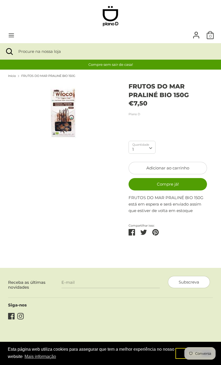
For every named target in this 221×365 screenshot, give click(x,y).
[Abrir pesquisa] (9, 51)
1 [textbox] (133, 149)
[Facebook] (11, 315)
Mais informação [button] (40, 356)
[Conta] (196, 32)
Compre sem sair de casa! (110, 64)
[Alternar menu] (11, 35)
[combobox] (142, 147)
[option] (110, 65)
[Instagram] (20, 315)
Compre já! (168, 184)
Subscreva (189, 282)
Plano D (134, 114)
